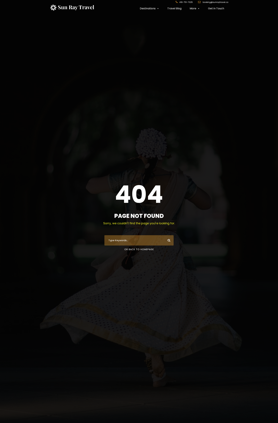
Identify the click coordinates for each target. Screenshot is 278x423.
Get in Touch (216, 8)
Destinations (148, 8)
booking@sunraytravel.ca (215, 2)
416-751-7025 (186, 2)
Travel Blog (174, 8)
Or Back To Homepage (139, 249)
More (193, 8)
